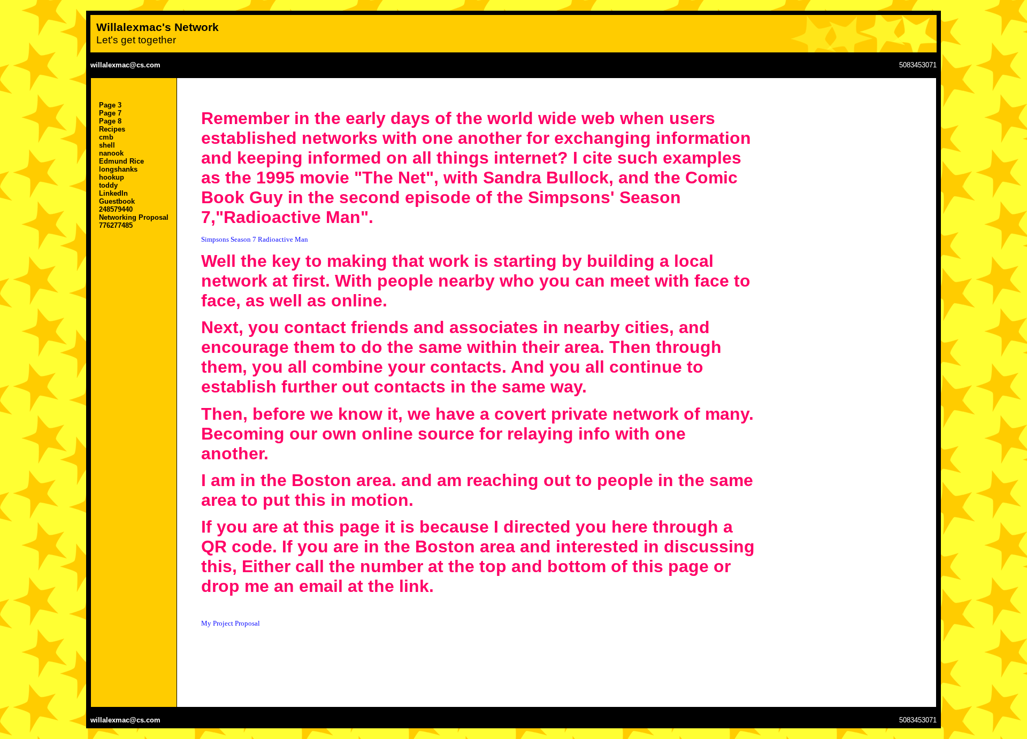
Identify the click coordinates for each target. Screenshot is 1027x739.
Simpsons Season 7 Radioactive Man (254, 239)
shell (107, 145)
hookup (111, 177)
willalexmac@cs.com (125, 65)
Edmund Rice (121, 161)
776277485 (116, 225)
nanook (111, 153)
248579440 (116, 209)
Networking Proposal (133, 217)
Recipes (112, 129)
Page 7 (110, 113)
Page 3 (110, 105)
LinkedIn (113, 193)
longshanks (118, 169)
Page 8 (110, 121)
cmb (106, 137)
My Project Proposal (230, 623)
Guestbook (117, 201)
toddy (108, 185)
